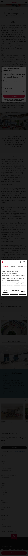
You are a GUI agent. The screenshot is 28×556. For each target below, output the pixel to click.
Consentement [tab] (5, 266)
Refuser (23, 291)
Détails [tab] (13, 266)
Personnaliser (14, 290)
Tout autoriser (5, 291)
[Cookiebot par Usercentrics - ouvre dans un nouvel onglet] (20, 262)
